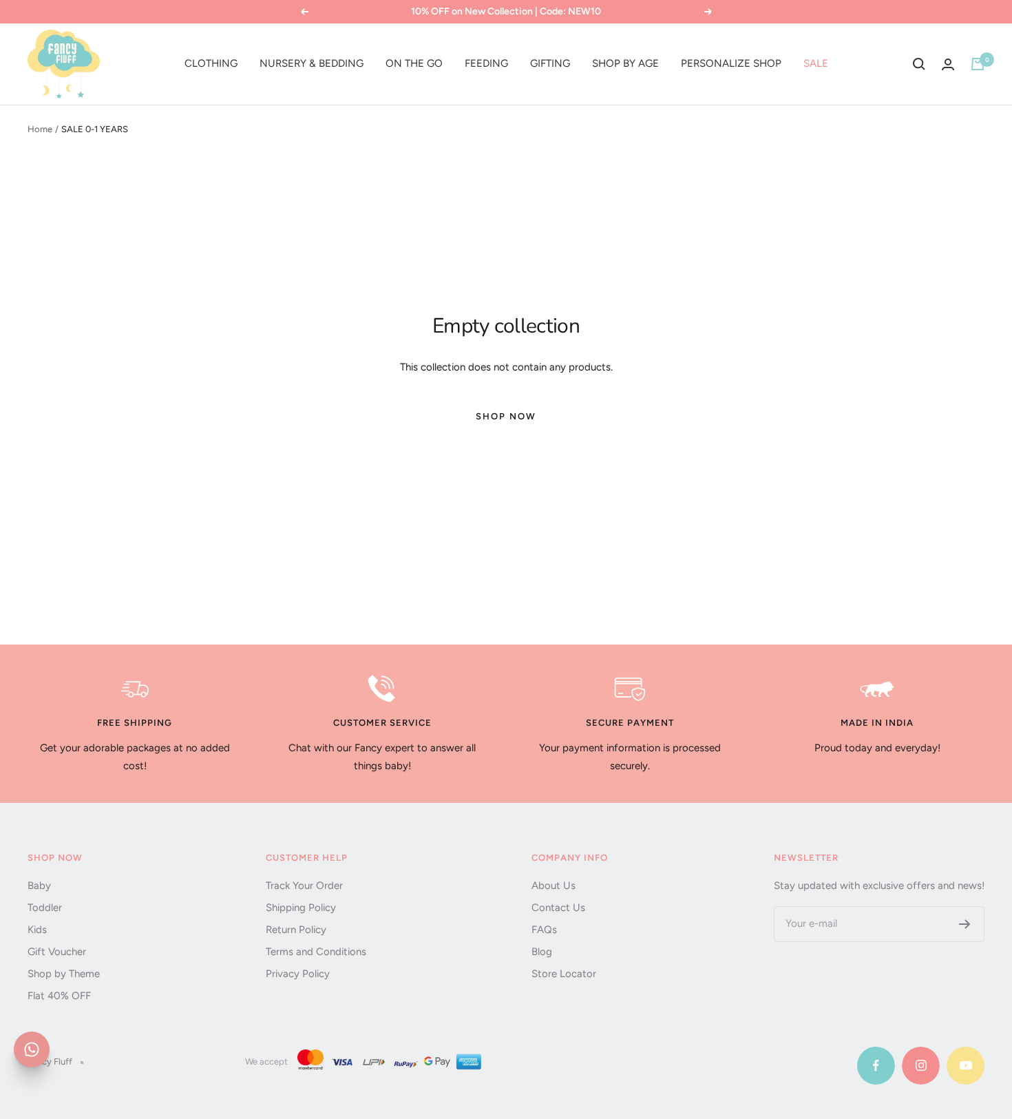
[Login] (948, 64)
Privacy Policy (298, 974)
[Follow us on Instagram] (921, 1066)
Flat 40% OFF (59, 996)
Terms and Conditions (316, 951)
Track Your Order (304, 885)
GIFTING (550, 63)
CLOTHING (211, 63)
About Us (553, 885)
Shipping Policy (301, 907)
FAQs (544, 929)
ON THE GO (414, 63)
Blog (541, 951)
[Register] (965, 924)
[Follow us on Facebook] (876, 1066)
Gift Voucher (57, 951)
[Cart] (977, 64)
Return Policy (296, 929)
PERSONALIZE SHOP (731, 63)
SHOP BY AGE (625, 63)
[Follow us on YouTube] (965, 1066)
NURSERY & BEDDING (311, 63)
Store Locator (563, 974)
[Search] (919, 64)
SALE (815, 63)
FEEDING (486, 63)
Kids (37, 929)
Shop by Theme (64, 974)
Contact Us (558, 907)
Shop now (506, 416)
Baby (39, 885)
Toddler (45, 907)
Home (40, 129)
